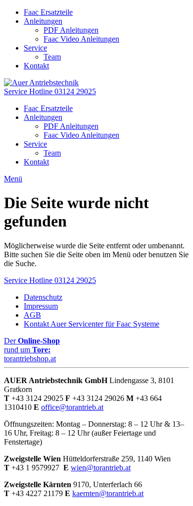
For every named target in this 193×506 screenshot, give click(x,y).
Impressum (41, 306)
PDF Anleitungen (71, 30)
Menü (13, 178)
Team (52, 57)
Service (35, 48)
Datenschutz (43, 297)
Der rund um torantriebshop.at (32, 350)
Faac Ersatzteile (48, 12)
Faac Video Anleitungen (81, 39)
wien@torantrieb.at (101, 467)
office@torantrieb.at (72, 407)
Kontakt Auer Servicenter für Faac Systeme (91, 324)
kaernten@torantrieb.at (108, 493)
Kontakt (36, 65)
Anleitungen (43, 21)
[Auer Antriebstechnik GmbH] (41, 82)
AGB (32, 315)
